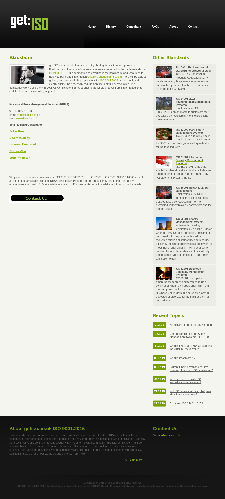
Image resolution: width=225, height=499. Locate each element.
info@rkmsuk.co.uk (28, 114)
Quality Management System (104, 76)
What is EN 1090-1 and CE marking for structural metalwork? (191, 347)
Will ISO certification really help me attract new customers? (190, 393)
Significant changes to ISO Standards (192, 324)
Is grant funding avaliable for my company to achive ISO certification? (191, 369)
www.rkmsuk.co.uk (27, 118)
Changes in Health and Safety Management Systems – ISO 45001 (191, 335)
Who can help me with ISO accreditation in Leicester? (185, 381)
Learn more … (137, 460)
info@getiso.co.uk (169, 435)
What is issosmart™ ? (182, 358)
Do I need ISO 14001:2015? (186, 403)
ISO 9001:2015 (58, 73)
